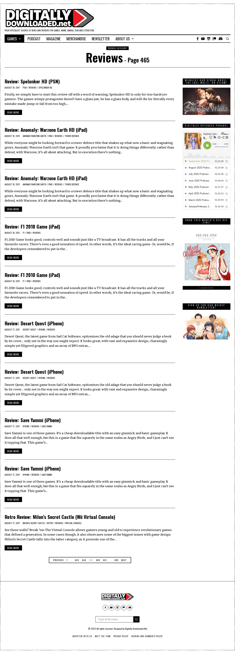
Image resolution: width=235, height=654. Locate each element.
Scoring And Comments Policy (147, 636)
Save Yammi (46, 426)
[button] (136, 619)
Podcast (34, 38)
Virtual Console (73, 523)
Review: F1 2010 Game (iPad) (32, 226)
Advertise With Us (82, 636)
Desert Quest (29, 329)
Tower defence (72, 135)
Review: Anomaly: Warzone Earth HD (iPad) (46, 129)
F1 (23, 232)
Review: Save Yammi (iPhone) (33, 420)
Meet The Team (103, 636)
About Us (122, 38)
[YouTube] (203, 38)
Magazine (53, 38)
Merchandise (76, 38)
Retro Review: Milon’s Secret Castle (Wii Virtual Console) (60, 516)
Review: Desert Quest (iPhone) (34, 323)
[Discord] (221, 38)
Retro (50, 523)
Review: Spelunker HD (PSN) (32, 81)
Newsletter (101, 38)
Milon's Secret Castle (34, 523)
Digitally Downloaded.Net (136, 628)
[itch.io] (208, 38)
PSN (25, 87)
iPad (50, 135)
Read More (13, 112)
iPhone (42, 329)
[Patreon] (214, 38)
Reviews (33, 87)
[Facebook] (198, 38)
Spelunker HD (45, 87)
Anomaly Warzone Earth (34, 135)
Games (12, 38)
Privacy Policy (120, 636)
